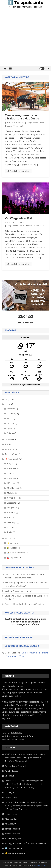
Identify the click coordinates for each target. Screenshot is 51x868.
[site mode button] (41, 68)
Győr (9, 473)
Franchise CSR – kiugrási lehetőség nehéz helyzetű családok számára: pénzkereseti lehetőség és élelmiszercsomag (24, 784)
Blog (7, 399)
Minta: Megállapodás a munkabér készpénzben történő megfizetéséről (26, 584)
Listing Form (11, 814)
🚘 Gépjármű (13, 558)
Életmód (11, 409)
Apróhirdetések (12, 771)
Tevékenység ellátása (14, 838)
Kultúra (10, 418)
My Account (10, 824)
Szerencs (11, 512)
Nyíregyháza (13, 498)
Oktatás (10, 423)
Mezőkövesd (13, 488)
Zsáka (9, 532)
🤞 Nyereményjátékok (15, 853)
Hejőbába (11, 478)
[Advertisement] (25, 39)
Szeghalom (12, 508)
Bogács (10, 463)
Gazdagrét (10, 792)
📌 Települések (11, 459)
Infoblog (9, 439)
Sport (9, 428)
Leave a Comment (15, 126)
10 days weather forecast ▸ (25, 384)
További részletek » (19, 171)
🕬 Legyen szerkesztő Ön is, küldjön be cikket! (26, 843)
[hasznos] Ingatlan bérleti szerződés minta (24, 604)
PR (6, 444)
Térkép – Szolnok (12, 834)
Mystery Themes (40, 865)
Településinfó (18, 740)
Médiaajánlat (10, 819)
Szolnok (10, 517)
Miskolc (10, 493)
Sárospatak (12, 503)
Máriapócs (11, 483)
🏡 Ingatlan (12, 548)
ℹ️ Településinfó (25, 2)
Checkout (9, 776)
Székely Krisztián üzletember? (19, 591)
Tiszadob (11, 527)
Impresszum (11, 797)
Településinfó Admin (35, 123)
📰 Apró (8, 538)
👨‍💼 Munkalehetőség (16, 553)
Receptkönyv (11, 454)
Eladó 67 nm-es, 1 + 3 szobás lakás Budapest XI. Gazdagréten (26, 597)
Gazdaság (11, 413)
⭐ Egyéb (11, 543)
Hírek (7, 404)
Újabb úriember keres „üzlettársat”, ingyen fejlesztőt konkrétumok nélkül (24, 576)
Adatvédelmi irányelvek (15, 766)
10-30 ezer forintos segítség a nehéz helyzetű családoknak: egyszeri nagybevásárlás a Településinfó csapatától (26, 757)
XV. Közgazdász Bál (18, 218)
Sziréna (10, 433)
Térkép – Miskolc (12, 829)
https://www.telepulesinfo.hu (20, 736)
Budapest (11, 468)
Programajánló (11, 449)
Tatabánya (11, 522)
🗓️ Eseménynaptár (13, 848)
